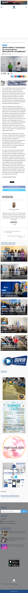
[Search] (26, 7)
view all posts (13, 222)
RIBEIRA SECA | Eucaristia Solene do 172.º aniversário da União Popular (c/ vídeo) (17, 532)
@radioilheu (3, 491)
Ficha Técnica (16, 584)
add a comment (8, 196)
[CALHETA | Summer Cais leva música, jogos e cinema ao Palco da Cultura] (4, 546)
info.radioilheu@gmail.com (11, 523)
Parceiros (7, 584)
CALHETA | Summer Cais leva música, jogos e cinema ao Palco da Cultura (16, 545)
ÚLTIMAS (4, 45)
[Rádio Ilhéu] (14, 580)
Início (3, 584)
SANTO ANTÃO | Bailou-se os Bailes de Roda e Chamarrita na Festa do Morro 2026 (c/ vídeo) (17, 539)
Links (11, 584)
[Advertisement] (14, 24)
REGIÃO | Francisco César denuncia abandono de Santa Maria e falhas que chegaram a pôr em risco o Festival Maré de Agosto (13, 327)
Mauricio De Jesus (7, 53)
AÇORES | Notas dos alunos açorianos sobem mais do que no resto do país (12, 293)
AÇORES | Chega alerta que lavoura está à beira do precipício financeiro (13, 346)
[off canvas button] (1, 7)
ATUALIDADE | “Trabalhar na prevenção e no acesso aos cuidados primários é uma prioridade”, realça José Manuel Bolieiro (13, 310)
